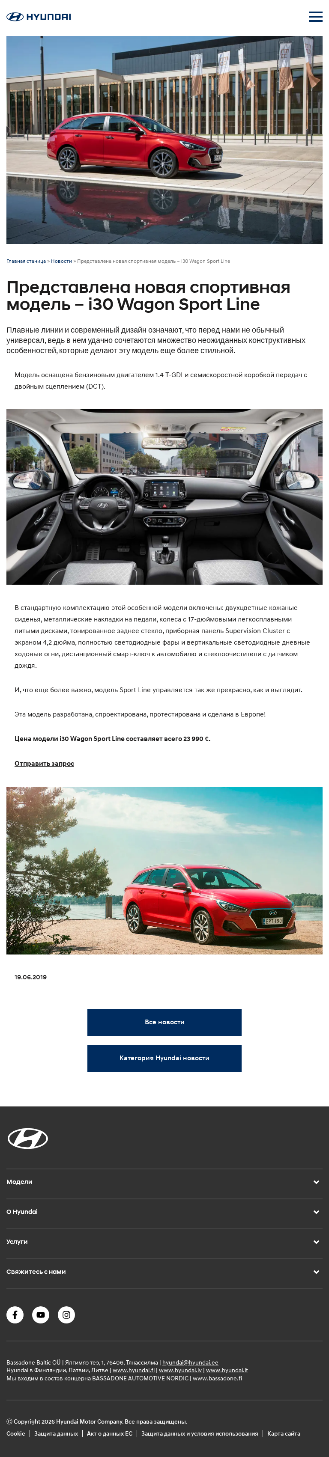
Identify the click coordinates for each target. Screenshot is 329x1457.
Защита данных (56, 1433)
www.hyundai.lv (180, 1370)
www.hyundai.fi (134, 1370)
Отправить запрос (44, 763)
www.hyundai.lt (227, 1370)
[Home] (38, 19)
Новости (61, 261)
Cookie (15, 1433)
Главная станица (26, 261)
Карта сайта (283, 1433)
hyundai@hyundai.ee (190, 1362)
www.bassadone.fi (217, 1378)
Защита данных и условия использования (199, 1433)
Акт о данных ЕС (109, 1433)
